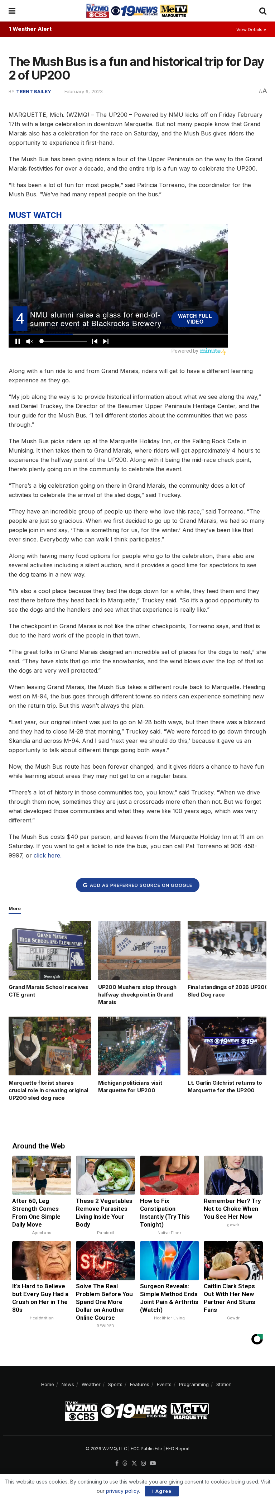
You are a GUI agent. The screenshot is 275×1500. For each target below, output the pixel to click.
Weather (91, 1384)
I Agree (162, 1491)
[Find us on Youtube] (153, 1463)
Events (164, 1384)
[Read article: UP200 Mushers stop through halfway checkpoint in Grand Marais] (139, 950)
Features (139, 1384)
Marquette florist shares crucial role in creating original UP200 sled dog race (48, 1090)
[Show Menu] (12, 11)
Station (224, 1384)
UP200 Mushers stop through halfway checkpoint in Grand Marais (137, 994)
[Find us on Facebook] (117, 1463)
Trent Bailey (33, 91)
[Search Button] (262, 11)
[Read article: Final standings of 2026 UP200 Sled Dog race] (229, 950)
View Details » (251, 29)
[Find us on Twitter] (134, 1463)
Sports (115, 1384)
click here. (48, 855)
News (68, 1384)
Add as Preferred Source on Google (140, 885)
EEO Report (178, 1448)
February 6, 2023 (83, 91)
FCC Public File (146, 1448)
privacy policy (122, 1491)
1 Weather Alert (30, 28)
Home (47, 1384)
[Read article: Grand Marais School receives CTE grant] (50, 950)
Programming (194, 1384)
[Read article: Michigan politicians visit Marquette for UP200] (139, 1046)
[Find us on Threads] (124, 1463)
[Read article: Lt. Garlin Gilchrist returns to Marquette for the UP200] (229, 1046)
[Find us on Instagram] (143, 1463)
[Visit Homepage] (137, 11)
